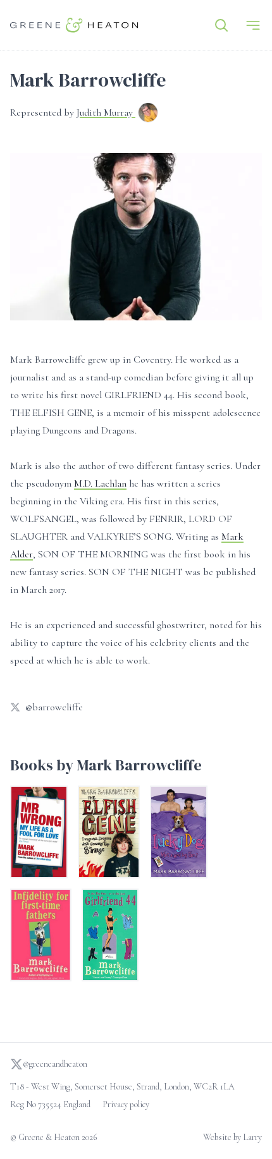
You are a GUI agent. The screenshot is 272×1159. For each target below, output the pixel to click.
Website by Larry (232, 1137)
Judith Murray (106, 112)
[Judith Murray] (148, 114)
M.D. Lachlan (100, 483)
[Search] (221, 25)
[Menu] (253, 25)
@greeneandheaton (55, 1064)
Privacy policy (125, 1104)
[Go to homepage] (74, 25)
